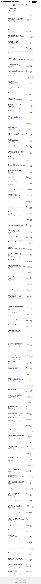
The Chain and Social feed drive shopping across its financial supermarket (16, 166)
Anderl (11, 232)
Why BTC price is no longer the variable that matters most (16, 519)
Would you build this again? (12, 362)
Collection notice (28, 578)
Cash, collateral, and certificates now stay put (14, 195)
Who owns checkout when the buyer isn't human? (15, 413)
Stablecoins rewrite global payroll (13, 385)
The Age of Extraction (12, 524)
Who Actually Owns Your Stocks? (14, 378)
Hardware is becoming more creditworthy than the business (16, 506)
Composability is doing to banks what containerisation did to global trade (16, 37)
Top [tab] (11, 10)
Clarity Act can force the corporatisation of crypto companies (16, 266)
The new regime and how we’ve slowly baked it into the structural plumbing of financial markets (16, 477)
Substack (16, 582)
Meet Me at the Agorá (12, 511)
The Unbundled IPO (12, 429)
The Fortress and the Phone (13, 206)
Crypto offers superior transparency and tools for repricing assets (16, 255)
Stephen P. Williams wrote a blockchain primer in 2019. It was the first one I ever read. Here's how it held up (16, 100)
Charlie (11, 520)
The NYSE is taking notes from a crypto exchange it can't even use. (16, 500)
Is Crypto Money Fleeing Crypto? (14, 170)
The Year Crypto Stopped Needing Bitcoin (16, 435)
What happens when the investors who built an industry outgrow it (16, 219)
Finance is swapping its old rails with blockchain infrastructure (15, 201)
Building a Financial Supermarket (14, 282)
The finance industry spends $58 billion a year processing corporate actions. (16, 146)
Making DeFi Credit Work (13, 181)
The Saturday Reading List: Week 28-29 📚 (16, 236)
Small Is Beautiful (11, 276)
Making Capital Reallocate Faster (14, 253)
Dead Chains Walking (12, 127)
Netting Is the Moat (12, 440)
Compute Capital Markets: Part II (14, 295)
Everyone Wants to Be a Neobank (14, 35)
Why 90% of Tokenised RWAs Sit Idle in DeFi (14, 111)
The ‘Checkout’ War (12, 412)
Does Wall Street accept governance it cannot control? (15, 453)
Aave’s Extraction (11, 247)
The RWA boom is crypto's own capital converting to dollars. (16, 171)
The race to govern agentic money (13, 530)
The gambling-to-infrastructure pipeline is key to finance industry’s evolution (16, 106)
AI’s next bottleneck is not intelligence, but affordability (16, 357)
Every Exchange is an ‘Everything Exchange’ (14, 488)
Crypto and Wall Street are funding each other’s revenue (16, 76)
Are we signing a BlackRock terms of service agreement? (16, 260)
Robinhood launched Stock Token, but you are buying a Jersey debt (16, 308)
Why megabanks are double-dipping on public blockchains (16, 512)
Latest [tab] (9, 10)
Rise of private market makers (12, 536)
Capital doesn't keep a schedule (12, 571)
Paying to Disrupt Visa (12, 92)
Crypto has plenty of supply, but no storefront (14, 53)
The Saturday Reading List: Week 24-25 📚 (16, 400)
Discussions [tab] (14, 10)
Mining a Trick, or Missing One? (14, 58)
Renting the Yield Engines (13, 121)
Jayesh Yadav (12, 397)
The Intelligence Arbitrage (13, 289)
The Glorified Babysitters (13, 194)
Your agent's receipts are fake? (12, 48)
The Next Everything (12, 98)
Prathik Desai (12, 20)
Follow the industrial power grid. (12, 553)
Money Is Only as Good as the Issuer (15, 343)
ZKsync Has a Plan (11, 452)
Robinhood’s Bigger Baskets (13, 164)
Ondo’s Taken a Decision (13, 116)
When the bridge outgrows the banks (13, 331)
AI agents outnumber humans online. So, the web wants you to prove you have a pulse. (16, 459)
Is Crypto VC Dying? (12, 217)
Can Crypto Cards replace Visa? (12, 93)
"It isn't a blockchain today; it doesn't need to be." (15, 117)
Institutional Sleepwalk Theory (14, 372)
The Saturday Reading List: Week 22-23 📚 (16, 481)
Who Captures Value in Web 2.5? (14, 330)
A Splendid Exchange (12, 224)
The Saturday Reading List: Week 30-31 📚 (16, 151)
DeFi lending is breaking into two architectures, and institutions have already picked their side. (15, 542)
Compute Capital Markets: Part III (14, 241)
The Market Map (10, 242)
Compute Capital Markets (13, 324)
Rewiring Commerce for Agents (14, 87)
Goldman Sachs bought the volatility (13, 42)
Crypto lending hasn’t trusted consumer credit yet (15, 159)
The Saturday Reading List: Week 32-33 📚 (16, 70)
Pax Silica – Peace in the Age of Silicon (15, 558)
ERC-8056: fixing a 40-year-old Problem (16, 145)
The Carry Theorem (12, 110)
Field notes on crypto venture (12, 25)
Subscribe (34, 1)
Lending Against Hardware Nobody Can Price (14, 296)
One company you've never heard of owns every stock (15, 379)
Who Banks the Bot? (12, 529)
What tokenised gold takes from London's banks (15, 65)
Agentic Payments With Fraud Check (15, 47)
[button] (14, 5)
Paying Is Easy (11, 29)
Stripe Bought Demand (12, 52)
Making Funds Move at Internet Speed (15, 300)
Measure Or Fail (11, 176)
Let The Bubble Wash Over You (14, 475)
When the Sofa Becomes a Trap (12, 470)
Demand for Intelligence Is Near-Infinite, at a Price (16, 356)
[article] (20, 14)
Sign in (38, 1)
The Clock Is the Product (13, 570)
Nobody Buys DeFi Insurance (13, 389)
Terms (24, 578)
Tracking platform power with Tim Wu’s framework (15, 525)
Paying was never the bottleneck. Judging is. (14, 231)
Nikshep (11, 437)
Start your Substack (18, 580)
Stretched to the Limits (12, 348)
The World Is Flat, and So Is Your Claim (15, 306)
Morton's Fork (11, 81)
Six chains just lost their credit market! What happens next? (16, 128)
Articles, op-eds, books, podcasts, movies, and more (15, 71)
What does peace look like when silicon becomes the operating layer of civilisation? (15, 560)
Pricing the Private (12, 547)
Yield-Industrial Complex (13, 41)
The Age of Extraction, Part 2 (13, 493)
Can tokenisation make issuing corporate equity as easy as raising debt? (16, 213)
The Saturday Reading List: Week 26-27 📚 (16, 319)
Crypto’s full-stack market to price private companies (15, 548)
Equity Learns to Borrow (13, 211)
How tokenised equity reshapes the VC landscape (15, 272)
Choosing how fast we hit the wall (13, 82)
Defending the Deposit (12, 463)
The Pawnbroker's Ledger (13, 158)
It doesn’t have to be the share (12, 368)
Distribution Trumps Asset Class (14, 75)
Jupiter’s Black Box (11, 535)
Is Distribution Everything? (13, 406)
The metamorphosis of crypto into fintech (14, 489)
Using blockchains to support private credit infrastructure (16, 447)
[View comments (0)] (14, 15)
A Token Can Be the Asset (13, 367)
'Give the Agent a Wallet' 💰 (13, 230)
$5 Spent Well (11, 12)
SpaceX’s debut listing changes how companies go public (16, 430)
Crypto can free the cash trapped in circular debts (15, 19)
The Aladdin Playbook (12, 259)
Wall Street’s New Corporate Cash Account (16, 417)
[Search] (29, 2)
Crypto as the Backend (12, 199)
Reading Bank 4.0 (11, 361)
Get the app (24, 580)
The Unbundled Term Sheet (13, 271)
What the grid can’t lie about (12, 177)
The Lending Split (11, 540)
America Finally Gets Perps (13, 499)
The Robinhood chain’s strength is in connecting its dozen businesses (16, 284)
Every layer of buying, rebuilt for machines (14, 88)
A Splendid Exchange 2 (12, 139)
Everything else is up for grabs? (12, 30)
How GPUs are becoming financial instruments (14, 325)
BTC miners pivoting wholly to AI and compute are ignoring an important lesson (16, 60)
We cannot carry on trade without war (13, 140)
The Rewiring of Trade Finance (14, 312)
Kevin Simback (12, 358)
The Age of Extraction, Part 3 (13, 469)
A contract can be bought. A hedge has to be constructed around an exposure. (16, 189)
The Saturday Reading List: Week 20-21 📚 (16, 564)
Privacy (22, 578)
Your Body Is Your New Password (14, 457)
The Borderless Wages (12, 384)
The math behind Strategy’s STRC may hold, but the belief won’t (16, 350)
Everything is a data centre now (14, 552)
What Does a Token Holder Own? (14, 265)
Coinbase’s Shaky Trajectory (13, 133)
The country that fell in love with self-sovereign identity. (16, 207)
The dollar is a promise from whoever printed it (14, 344)
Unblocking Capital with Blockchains (15, 18)
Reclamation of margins (11, 407)
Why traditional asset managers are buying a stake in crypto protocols (16, 419)
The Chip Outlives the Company (14, 505)
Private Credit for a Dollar (13, 335)
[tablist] (12, 10)
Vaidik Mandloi (12, 94)
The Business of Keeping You (12, 494)
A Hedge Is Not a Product (13, 188)
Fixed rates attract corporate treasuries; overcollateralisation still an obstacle (16, 183)
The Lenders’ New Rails (12, 446)
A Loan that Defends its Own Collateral (15, 395)
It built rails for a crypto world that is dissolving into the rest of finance (16, 135)
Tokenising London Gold (13, 64)
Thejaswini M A (12, 31)
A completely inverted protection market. (14, 390)
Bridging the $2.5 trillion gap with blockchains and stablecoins (15, 314)
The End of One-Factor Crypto (14, 518)
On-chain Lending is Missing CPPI (13, 396)
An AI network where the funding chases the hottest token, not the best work (16, 290)
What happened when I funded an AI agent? (14, 13)
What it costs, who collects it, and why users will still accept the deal (16, 249)
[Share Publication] (31, 2)
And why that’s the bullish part (12, 436)
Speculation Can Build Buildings (14, 104)
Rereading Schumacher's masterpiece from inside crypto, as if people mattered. (16, 278)
